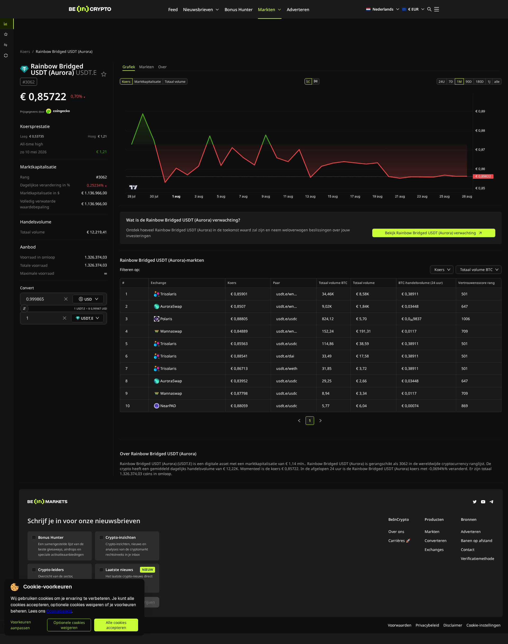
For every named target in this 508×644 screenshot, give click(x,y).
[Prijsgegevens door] (58, 112)
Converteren (436, 540)
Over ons (396, 531)
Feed (173, 9)
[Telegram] (491, 502)
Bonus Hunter (239, 9)
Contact (467, 549)
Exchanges (434, 549)
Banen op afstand (476, 540)
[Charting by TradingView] (133, 187)
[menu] (7, 40)
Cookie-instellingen (483, 625)
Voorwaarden (399, 625)
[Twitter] (474, 502)
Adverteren (298, 9)
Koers (25, 51)
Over (162, 66)
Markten (266, 9)
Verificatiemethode (477, 558)
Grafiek (129, 66)
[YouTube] (483, 502)
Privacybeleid (427, 625)
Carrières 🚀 (399, 540)
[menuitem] (7, 24)
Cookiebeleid (59, 611)
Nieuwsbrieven (198, 9)
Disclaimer (452, 625)
